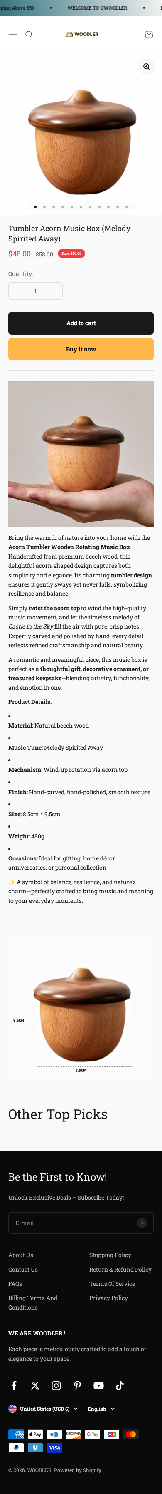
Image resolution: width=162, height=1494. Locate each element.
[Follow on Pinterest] (77, 1385)
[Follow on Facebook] (14, 1385)
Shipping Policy (110, 1255)
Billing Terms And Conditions (32, 1302)
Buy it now (81, 349)
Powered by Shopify (77, 1470)
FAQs (15, 1284)
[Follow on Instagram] (56, 1385)
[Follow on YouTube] (98, 1385)
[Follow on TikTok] (119, 1385)
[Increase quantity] (52, 291)
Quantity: (20, 274)
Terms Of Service (112, 1284)
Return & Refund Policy (120, 1269)
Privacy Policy (108, 1298)
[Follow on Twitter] (35, 1385)
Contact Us (23, 1269)
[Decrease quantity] (19, 291)
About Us (20, 1255)
